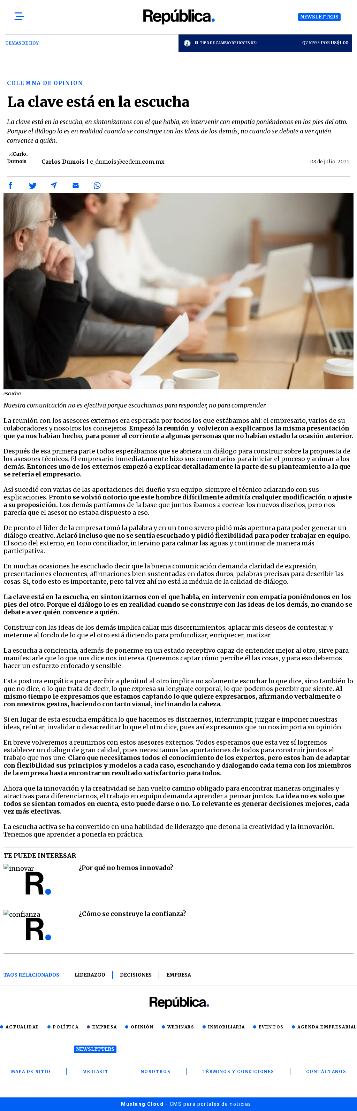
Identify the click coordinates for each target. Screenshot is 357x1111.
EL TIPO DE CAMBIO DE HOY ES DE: (226, 43)
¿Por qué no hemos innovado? (126, 868)
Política (65, 1027)
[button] (11, 185)
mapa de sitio (31, 1071)
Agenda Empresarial (327, 1027)
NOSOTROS (156, 1071)
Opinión (142, 1027)
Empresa (178, 975)
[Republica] (178, 17)
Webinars (181, 1027)
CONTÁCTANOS (326, 1071)
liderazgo (90, 975)
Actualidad (22, 1027)
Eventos (271, 1027)
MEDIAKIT (95, 1071)
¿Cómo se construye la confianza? (132, 914)
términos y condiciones (238, 1071)
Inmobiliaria (226, 1027)
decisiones (136, 975)
